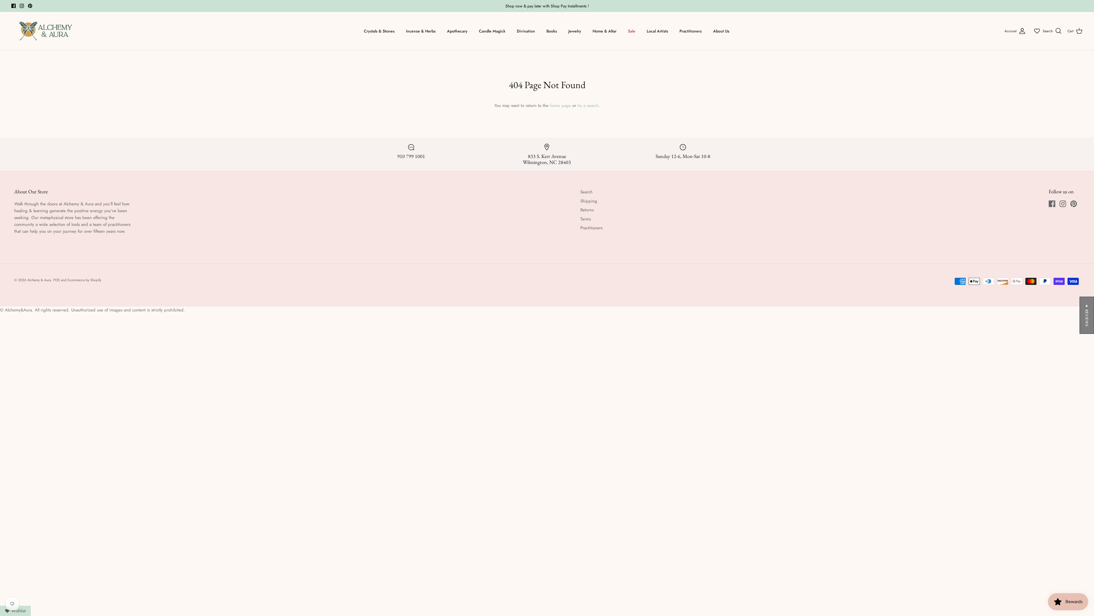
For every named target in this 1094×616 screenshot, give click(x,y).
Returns (587, 210)
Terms (585, 219)
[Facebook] (13, 6)
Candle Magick (492, 31)
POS (56, 280)
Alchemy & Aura (39, 280)
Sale (631, 31)
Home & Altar (605, 31)
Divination (526, 31)
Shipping (588, 201)
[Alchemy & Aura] (45, 31)
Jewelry (574, 31)
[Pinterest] (30, 6)
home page (560, 105)
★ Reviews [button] (1086, 315)
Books (551, 31)
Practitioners (690, 31)
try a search (588, 105)
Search (586, 192)
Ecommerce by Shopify (84, 280)
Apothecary (457, 31)
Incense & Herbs (421, 31)
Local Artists (657, 31)
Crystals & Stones (379, 31)
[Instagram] (22, 6)
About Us (721, 31)
